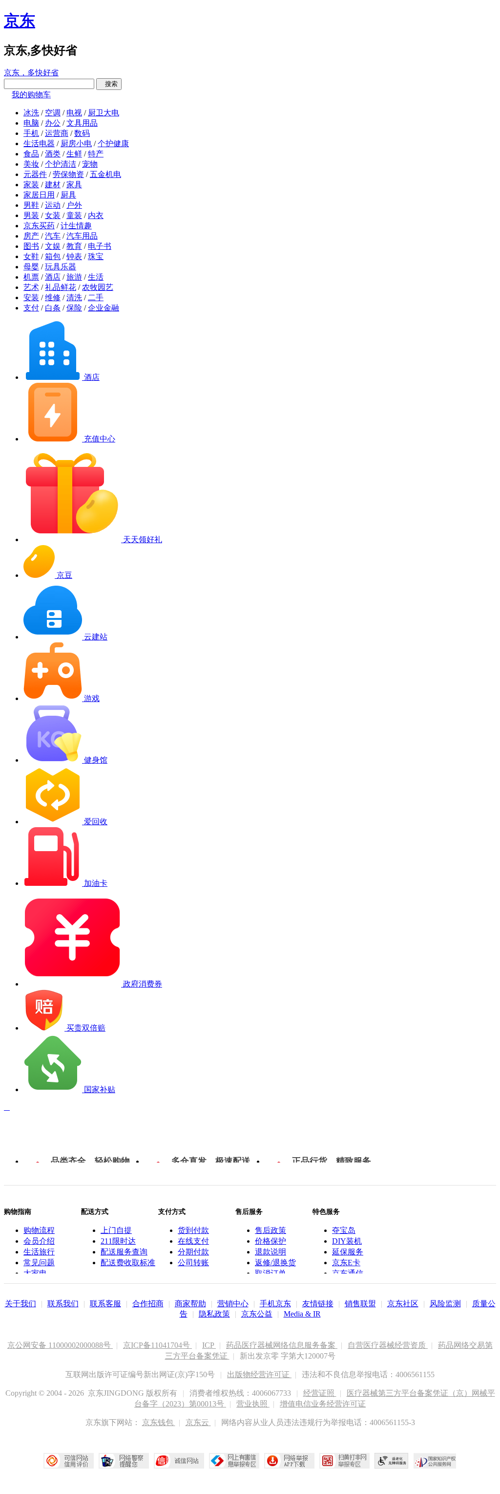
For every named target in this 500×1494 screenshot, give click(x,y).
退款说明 (270, 1252)
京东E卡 (346, 1262)
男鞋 (31, 205)
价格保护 (270, 1241)
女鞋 (31, 256)
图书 (31, 246)
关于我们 (20, 1303)
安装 (31, 297)
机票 (31, 277)
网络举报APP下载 (289, 1461)
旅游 (74, 277)
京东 (19, 20)
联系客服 (105, 1303)
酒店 (53, 277)
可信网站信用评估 (68, 1461)
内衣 (96, 215)
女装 (53, 215)
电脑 (31, 123)
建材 (53, 184)
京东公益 (256, 1314)
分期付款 (193, 1252)
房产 (31, 236)
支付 (31, 308)
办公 (53, 123)
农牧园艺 (97, 287)
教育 (74, 246)
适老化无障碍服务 (392, 1461)
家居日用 (39, 195)
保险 (74, 308)
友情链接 (317, 1303)
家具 (74, 184)
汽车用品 (82, 236)
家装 (31, 184)
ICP (209, 1345)
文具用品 (82, 123)
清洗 (74, 297)
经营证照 (319, 1393)
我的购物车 (31, 94)
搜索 (109, 84)
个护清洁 (60, 164)
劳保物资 (68, 174)
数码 (82, 133)
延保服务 (347, 1252)
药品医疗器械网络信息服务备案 (281, 1345)
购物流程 (39, 1230)
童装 (74, 215)
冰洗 (31, 113)
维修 (53, 297)
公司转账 (193, 1262)
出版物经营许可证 (259, 1374)
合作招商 (148, 1303)
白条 (53, 308)
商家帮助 (190, 1303)
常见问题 (39, 1262)
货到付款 (193, 1230)
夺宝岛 (343, 1230)
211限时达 (118, 1241)
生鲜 (74, 154)
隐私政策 (214, 1314)
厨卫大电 (103, 113)
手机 (31, 133)
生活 (96, 277)
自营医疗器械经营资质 (388, 1345)
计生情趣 (76, 225)
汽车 (53, 236)
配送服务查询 (124, 1252)
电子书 (99, 246)
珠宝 (96, 256)
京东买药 (39, 225)
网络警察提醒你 (124, 1461)
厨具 (68, 195)
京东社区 (402, 1303)
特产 (96, 154)
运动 (53, 205)
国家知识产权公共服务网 (435, 1461)
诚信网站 (179, 1461)
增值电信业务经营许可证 (323, 1404)
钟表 (74, 256)
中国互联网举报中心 (234, 1461)
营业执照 (253, 1404)
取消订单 (270, 1273)
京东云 (198, 1422)
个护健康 (113, 143)
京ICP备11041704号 (157, 1345)
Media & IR (302, 1314)
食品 (31, 154)
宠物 (90, 164)
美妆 (31, 164)
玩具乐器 (60, 267)
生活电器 (39, 143)
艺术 (31, 287)
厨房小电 (76, 143)
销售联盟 (360, 1303)
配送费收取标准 (128, 1262)
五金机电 (105, 174)
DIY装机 (347, 1241)
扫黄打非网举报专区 (344, 1461)
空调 (53, 113)
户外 (74, 205)
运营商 (56, 133)
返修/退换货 (275, 1262)
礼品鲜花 (60, 287)
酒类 (53, 154)
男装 (31, 215)
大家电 (35, 1273)
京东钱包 (158, 1422)
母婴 (31, 267)
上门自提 (116, 1230)
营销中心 (233, 1303)
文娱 (53, 246)
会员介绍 (39, 1241)
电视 (74, 113)
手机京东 (275, 1303)
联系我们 (63, 1303)
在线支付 (193, 1241)
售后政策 (270, 1230)
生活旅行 (39, 1252)
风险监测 (445, 1303)
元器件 (35, 174)
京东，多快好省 (31, 72)
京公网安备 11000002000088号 (60, 1345)
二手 (96, 297)
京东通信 (347, 1273)
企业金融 (103, 308)
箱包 (53, 256)
